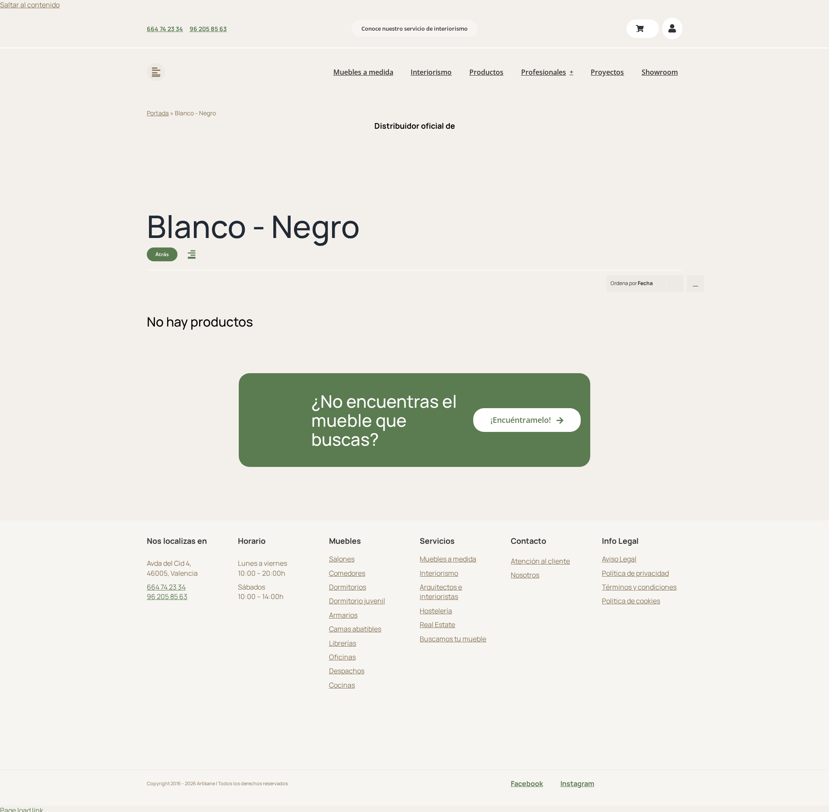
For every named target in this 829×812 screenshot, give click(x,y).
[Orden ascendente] (695, 283)
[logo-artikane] (202, 60)
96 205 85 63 (167, 596)
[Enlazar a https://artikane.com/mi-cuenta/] (672, 28)
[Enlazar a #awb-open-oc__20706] (156, 72)
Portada (158, 113)
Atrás (162, 254)
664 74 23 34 (166, 587)
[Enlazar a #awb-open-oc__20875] (192, 254)
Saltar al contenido (30, 5)
